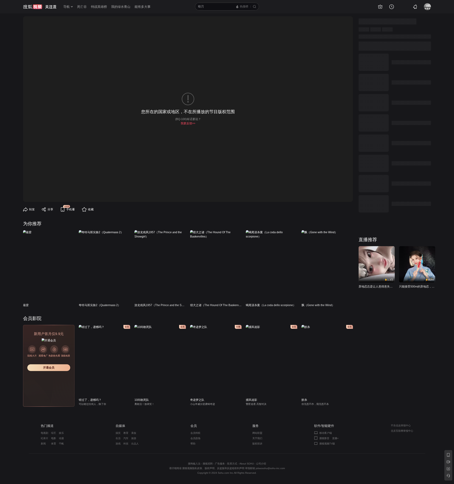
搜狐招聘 (208, 463)
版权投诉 (257, 443)
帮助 (192, 443)
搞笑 (118, 433)
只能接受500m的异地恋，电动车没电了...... (417, 286)
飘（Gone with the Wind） (318, 305)
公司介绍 (261, 463)
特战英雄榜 (99, 7)
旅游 (133, 438)
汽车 (125, 438)
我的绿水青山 (120, 7)
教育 (125, 433)
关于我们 (257, 438)
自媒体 (120, 426)
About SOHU (246, 463)
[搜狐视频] (33, 7)
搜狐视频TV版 (327, 443)
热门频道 (47, 426)
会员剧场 (195, 438)
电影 (53, 438)
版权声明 (210, 468)
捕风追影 (251, 399)
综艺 (53, 433)
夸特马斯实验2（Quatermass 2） (100, 305)
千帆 (61, 443)
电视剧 (44, 433)
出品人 (135, 443)
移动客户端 (325, 433)
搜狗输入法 (194, 463)
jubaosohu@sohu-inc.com (270, 468)
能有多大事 (143, 7)
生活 (118, 438)
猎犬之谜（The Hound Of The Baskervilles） (216, 305)
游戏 (118, 443)
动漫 (61, 438)
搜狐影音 (324, 438)
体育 (53, 443)
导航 (66, 6)
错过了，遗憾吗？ (90, 399)
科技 (125, 443)
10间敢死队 (141, 399)
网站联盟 (257, 433)
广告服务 (220, 463)
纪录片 (44, 438)
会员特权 (195, 433)
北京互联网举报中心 (402, 430)
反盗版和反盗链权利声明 (230, 468)
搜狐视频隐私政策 (192, 468)
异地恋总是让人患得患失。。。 (377, 286)
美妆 (133, 433)
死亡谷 (82, 7)
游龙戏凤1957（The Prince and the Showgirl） (160, 305)
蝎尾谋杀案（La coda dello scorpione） (271, 305)
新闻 (43, 443)
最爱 (26, 305)
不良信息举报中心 (401, 425)
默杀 (304, 399)
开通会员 (48, 367)
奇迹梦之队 (197, 399)
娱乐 (61, 433)
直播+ (335, 438)
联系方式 (232, 463)
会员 (193, 426)
